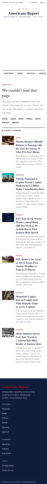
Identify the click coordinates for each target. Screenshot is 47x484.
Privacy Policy (8, 461)
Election (6, 117)
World (39, 113)
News (22, 73)
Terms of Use (8, 465)
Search (34, 2)
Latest (13, 113)
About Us (6, 439)
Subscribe (6, 448)
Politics (33, 73)
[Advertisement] (23, 43)
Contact (6, 444)
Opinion (16, 117)
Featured (9, 73)
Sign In (42, 2)
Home (5, 113)
